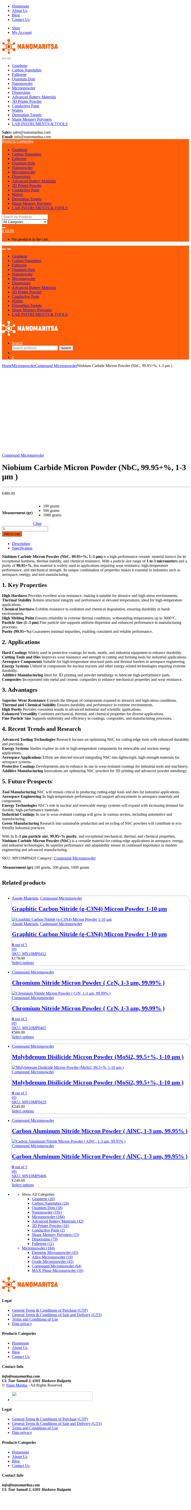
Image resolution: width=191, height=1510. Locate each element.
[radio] (52, 506)
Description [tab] (21, 543)
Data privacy (22, 1324)
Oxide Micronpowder (52, 1261)
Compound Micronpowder (56, 366)
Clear (37, 523)
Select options (23, 963)
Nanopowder (22, 83)
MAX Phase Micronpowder (57, 1270)
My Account (22, 32)
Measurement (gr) (17, 513)
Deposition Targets (27, 115)
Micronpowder (23, 88)
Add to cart (12, 534)
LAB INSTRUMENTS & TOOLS (40, 124)
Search (17, 343)
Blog (16, 15)
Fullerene (19, 74)
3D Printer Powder (27, 101)
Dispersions (21, 92)
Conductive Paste (25, 106)
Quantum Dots (23, 79)
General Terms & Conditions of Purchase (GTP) (50, 1310)
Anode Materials (25, 898)
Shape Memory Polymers (32, 119)
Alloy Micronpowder (52, 1257)
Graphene (19, 65)
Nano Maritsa (16, 1385)
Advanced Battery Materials (34, 97)
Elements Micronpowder (55, 1252)
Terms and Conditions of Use (35, 1319)
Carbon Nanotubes (27, 70)
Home (7, 366)
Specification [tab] (22, 548)
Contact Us (21, 19)
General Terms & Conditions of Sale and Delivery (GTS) (57, 1315)
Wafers (17, 110)
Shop (16, 28)
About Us (19, 10)
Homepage (20, 6)
